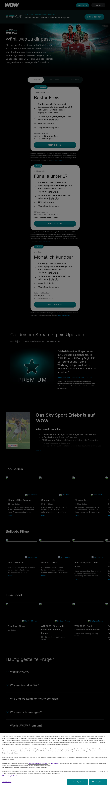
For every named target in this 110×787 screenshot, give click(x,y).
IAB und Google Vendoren (11, 776)
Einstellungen (6, 782)
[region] (55, 760)
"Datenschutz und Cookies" (38, 763)
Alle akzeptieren (98, 782)
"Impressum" (55, 763)
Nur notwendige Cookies (77, 782)
